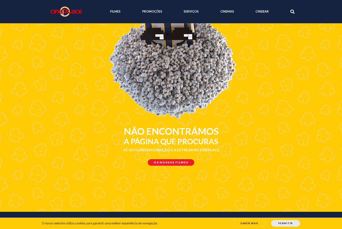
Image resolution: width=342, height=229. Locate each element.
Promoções (152, 11)
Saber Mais (249, 223)
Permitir (285, 223)
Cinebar (262, 11)
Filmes (115, 11)
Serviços (191, 11)
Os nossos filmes (171, 162)
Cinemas (227, 11)
